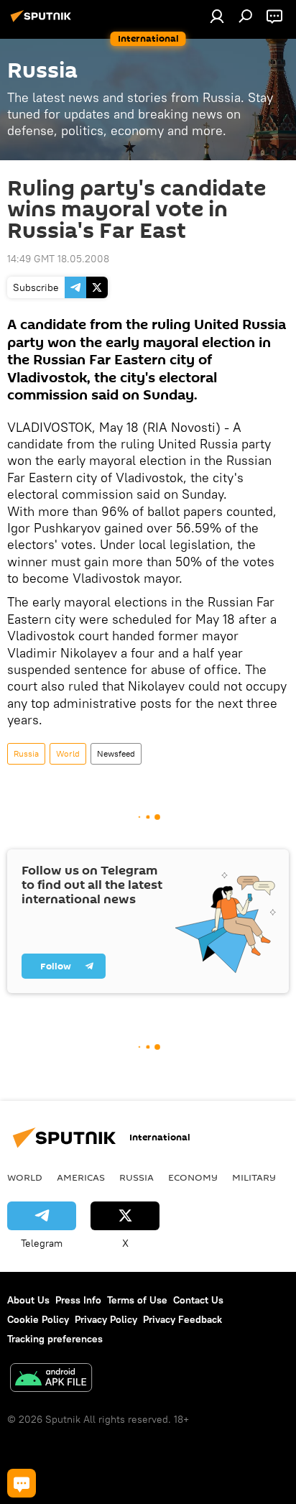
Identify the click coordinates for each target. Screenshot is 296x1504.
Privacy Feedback (182, 1319)
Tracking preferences (55, 1338)
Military (254, 1177)
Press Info (78, 1299)
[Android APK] (51, 1379)
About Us (28, 1299)
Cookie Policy (38, 1319)
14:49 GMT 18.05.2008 (58, 258)
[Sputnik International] (43, 21)
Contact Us (198, 1299)
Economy (193, 1177)
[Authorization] (217, 15)
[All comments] (21, 1483)
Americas (81, 1177)
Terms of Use (137, 1299)
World (68, 753)
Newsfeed (116, 753)
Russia (26, 753)
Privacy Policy (106, 1319)
